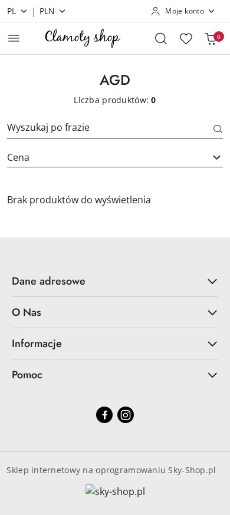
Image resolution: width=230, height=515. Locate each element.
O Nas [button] (26, 312)
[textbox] (100, 157)
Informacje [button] (37, 343)
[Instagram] (125, 415)
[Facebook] (104, 415)
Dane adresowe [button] (49, 281)
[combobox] (115, 157)
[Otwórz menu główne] (14, 38)
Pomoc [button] (27, 374)
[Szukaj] (218, 130)
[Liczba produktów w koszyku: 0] (210, 38)
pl (12, 10)
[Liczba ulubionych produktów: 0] (185, 38)
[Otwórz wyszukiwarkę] (161, 38)
